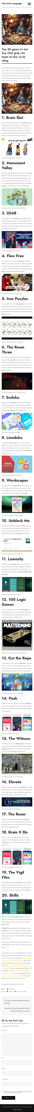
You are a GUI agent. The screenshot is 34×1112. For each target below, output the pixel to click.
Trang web (4, 1079)
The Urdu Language (12, 3)
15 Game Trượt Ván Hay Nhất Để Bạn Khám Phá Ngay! (16, 1002)
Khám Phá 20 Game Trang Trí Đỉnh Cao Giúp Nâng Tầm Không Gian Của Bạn (17, 1009)
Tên (3, 1058)
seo (4, 989)
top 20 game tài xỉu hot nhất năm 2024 (12, 976)
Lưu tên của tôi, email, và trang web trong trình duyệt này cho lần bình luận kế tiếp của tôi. (17, 1092)
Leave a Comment (21, 991)
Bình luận (5, 1030)
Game (11, 991)
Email (4, 1068)
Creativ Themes (17, 1109)
